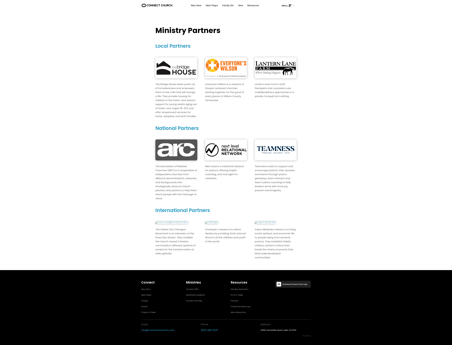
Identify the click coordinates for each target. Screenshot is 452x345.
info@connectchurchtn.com (157, 330)
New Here (196, 5)
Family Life (228, 5)
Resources (253, 5)
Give (240, 5)
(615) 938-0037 (209, 330)
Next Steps (212, 5)
